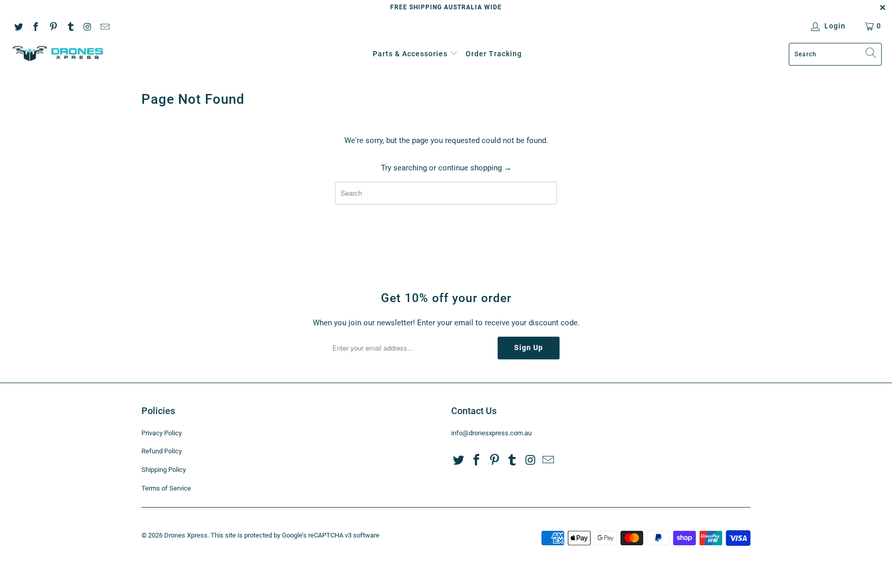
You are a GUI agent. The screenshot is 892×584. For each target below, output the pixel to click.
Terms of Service (166, 488)
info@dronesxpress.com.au (491, 433)
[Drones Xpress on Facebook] (35, 26)
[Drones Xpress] (58, 54)
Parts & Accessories (410, 54)
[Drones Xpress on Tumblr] (70, 26)
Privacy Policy (161, 433)
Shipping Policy (163, 469)
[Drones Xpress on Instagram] (87, 26)
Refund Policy (161, 451)
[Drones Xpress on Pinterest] (52, 26)
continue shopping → (475, 167)
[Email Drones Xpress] (105, 26)
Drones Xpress (186, 535)
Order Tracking (494, 54)
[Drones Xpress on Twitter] (18, 26)
